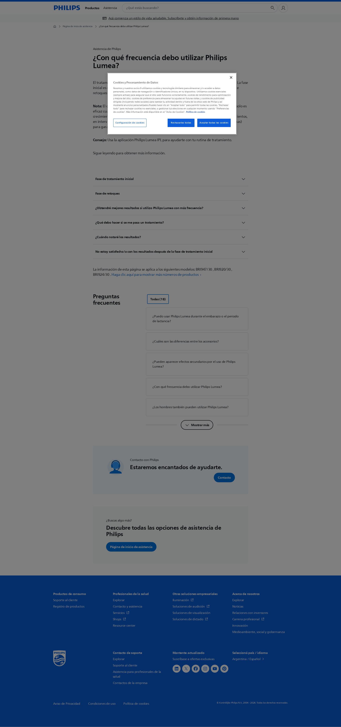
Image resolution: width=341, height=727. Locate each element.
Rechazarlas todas (181, 123)
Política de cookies (195, 112)
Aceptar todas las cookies (213, 123)
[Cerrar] (231, 77)
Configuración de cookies (130, 123)
